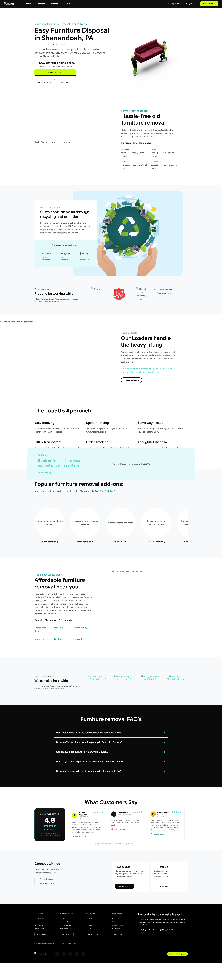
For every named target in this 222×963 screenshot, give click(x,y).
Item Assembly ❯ (124, 679)
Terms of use (71, 944)
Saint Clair (59, 639)
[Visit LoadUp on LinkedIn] (83, 954)
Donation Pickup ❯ (98, 679)
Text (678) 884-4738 (173, 4)
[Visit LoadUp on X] (70, 954)
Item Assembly (39, 925)
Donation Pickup (40, 922)
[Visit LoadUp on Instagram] (64, 954)
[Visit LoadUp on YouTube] (77, 954)
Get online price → (55, 72)
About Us (89, 918)
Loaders (67, 4)
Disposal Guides (117, 925)
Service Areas (41, 934)
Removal (27, 4)
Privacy (62, 944)
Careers (63, 918)
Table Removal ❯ (121, 541)
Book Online (209, 4)
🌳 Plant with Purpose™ (177, 954)
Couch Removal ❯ (49, 541)
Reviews (89, 925)
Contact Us (90, 929)
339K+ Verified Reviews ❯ (59, 45)
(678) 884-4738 (163, 886)
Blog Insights (116, 929)
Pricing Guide (116, 922)
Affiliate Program (66, 929)
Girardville (39, 639)
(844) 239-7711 (147, 930)
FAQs (114, 918)
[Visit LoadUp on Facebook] (57, 954)
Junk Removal (39, 918)
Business (54, 4)
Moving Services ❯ (175, 679)
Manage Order (190, 4)
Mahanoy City (80, 627)
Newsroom (89, 922)
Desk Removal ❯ (85, 541)
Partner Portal (67, 934)
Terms (62, 688)
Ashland (78, 639)
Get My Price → (125, 886)
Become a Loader (66, 922)
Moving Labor (39, 929)
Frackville (58, 627)
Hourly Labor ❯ (150, 679)
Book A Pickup (45, 472)
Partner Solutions (66, 925)
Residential (41, 4)
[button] (111, 732)
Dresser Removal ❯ (156, 541)
